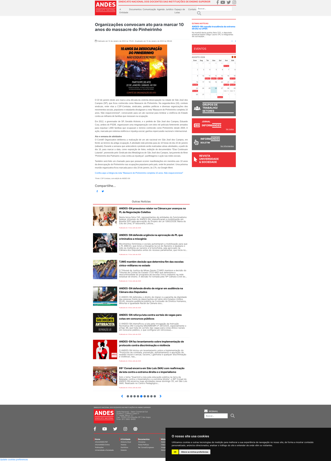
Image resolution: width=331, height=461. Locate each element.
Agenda (161, 9)
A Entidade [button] (123, 11)
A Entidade (125, 439)
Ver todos (230, 129)
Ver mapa (146, 417)
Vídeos (163, 445)
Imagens (164, 447)
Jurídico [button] (170, 9)
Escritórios (124, 447)
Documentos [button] (135, 9)
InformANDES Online (102, 445)
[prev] (232, 57)
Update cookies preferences (14, 459)
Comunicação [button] (149, 9)
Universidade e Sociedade (104, 450)
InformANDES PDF (101, 442)
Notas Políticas (143, 445)
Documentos (144, 439)
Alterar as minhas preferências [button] (194, 452)
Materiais (164, 450)
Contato (192, 9)
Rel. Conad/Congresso (146, 447)
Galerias (164, 442)
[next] (235, 57)
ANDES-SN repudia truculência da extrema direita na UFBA (213, 27)
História (123, 445)
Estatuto (124, 450)
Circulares (141, 442)
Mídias (164, 439)
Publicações (99, 447)
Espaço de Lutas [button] (180, 11)
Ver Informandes (227, 146)
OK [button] (175, 452)
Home (97, 439)
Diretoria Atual (126, 442)
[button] (232, 41)
